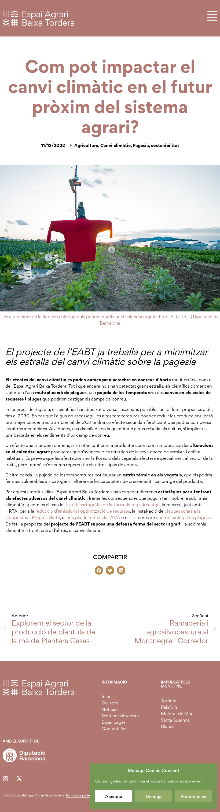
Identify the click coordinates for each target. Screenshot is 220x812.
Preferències (193, 796)
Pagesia (141, 145)
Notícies (110, 709)
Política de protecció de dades (88, 795)
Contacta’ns (114, 728)
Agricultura (86, 145)
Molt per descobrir (120, 715)
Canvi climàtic (115, 145)
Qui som (110, 703)
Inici (106, 696)
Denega (154, 796)
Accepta (113, 796)
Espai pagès (114, 722)
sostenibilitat (165, 145)
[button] (99, 570)
